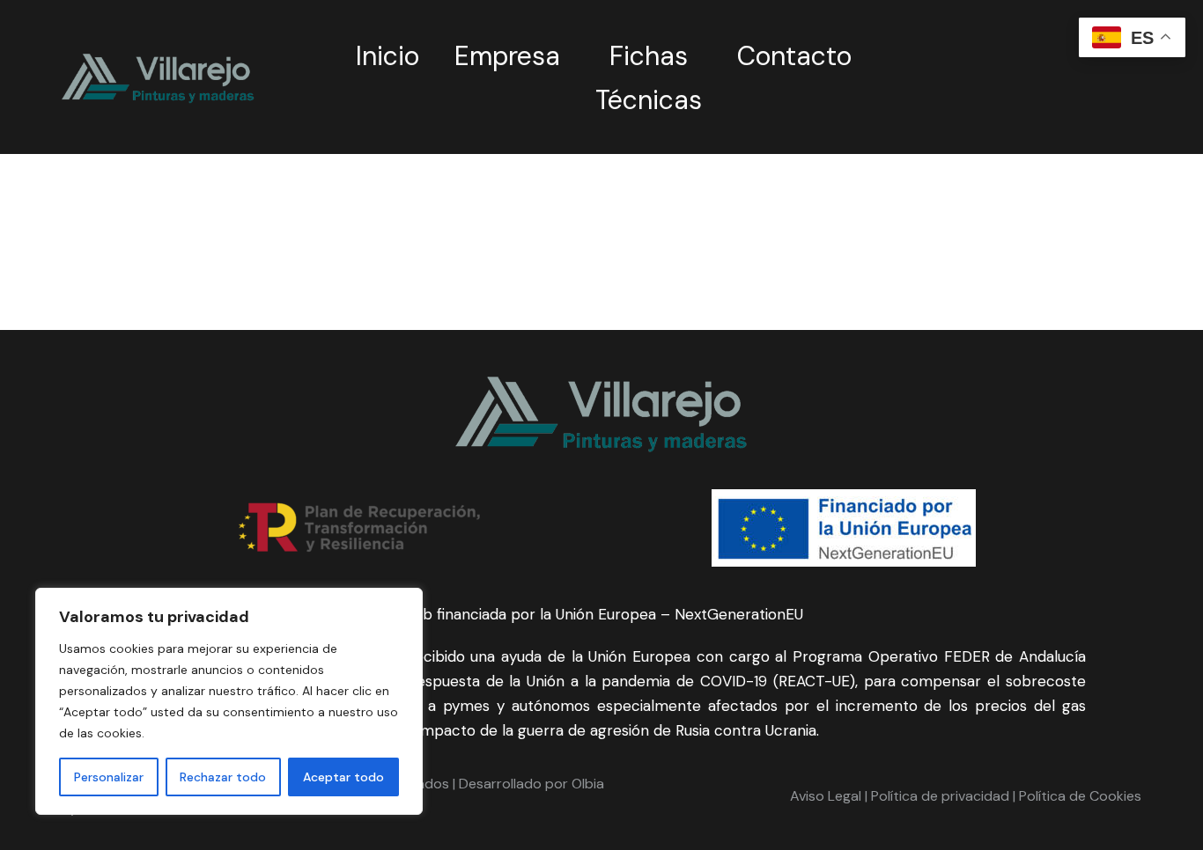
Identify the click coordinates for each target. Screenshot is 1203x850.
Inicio (387, 56)
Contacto (794, 56)
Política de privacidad (938, 796)
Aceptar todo (343, 777)
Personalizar (109, 777)
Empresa (507, 56)
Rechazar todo (223, 777)
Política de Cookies (1080, 796)
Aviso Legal (825, 796)
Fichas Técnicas (648, 78)
